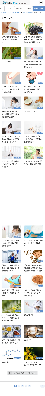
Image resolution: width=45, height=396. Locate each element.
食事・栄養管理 (38, 8)
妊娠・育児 (19, 8)
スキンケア (9, 8)
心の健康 (28, 8)
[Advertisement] (22, 197)
